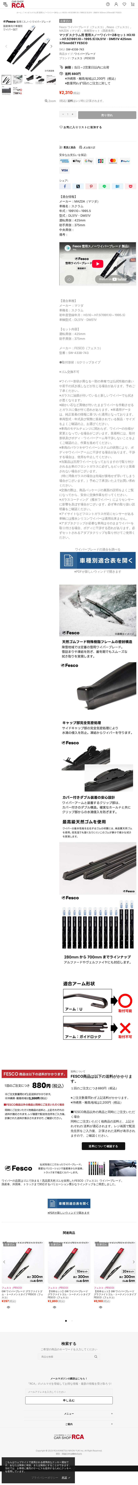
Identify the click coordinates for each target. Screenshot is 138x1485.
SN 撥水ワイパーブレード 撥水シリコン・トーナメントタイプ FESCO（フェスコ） (22, 1294)
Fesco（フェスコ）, (119, 27)
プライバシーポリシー (44, 1477)
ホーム (19, 12)
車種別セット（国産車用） (100, 30)
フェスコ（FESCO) (83, 58)
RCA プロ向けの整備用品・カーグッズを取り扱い (18, 4)
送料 (70, 100)
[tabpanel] (23, 1280)
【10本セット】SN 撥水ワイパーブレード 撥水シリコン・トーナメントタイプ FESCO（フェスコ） (69, 1294)
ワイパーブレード (85, 53)
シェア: (63, 180)
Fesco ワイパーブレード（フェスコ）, (82, 27)
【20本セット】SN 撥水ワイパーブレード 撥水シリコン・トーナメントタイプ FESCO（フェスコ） (115, 1294)
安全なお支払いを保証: (73, 155)
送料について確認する (103, 1146)
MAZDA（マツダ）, (71, 30)
